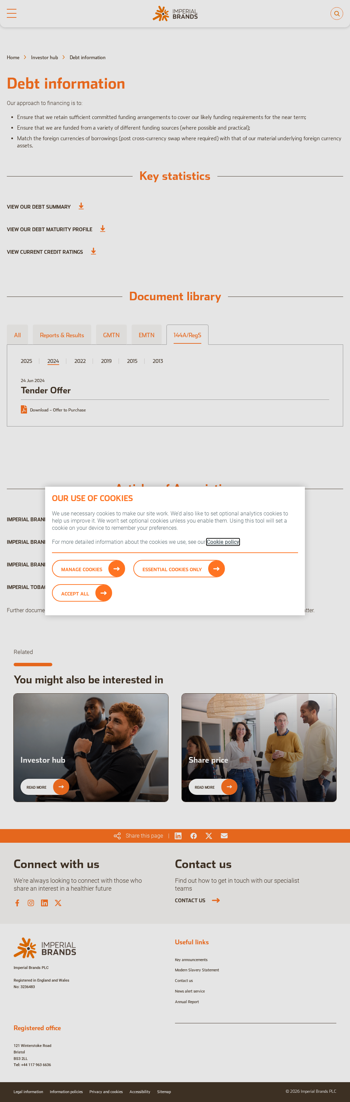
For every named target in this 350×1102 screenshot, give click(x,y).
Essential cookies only (172, 569)
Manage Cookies (81, 569)
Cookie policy (223, 542)
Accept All (75, 593)
